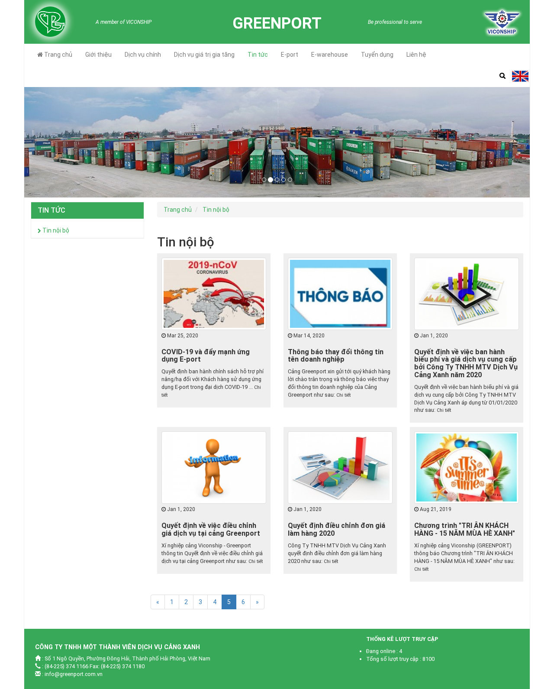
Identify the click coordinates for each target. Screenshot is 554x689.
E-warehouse (329, 54)
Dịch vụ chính (143, 54)
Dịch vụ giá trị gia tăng (204, 54)
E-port (289, 54)
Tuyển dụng (377, 54)
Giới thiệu (98, 54)
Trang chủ (57, 54)
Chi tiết (343, 395)
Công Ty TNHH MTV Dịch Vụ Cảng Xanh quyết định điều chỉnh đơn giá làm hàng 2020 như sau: (337, 553)
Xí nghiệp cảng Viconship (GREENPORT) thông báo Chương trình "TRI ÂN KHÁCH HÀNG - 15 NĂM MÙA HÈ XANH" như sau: (464, 553)
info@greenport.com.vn (74, 674)
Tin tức (258, 54)
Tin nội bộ (55, 230)
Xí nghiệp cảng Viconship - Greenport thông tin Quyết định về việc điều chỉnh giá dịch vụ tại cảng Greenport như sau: (212, 553)
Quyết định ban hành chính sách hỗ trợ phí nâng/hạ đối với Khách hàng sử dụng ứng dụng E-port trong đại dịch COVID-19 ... (212, 379)
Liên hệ (416, 54)
